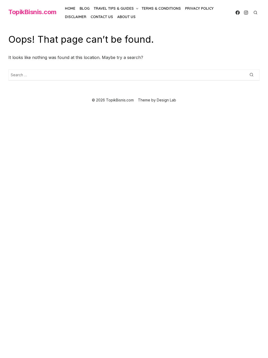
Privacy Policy (199, 8)
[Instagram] (246, 12)
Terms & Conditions (161, 8)
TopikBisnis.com (32, 12)
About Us (126, 16)
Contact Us (102, 16)
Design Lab (166, 100)
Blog (85, 8)
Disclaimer (75, 16)
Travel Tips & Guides (114, 8)
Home (70, 8)
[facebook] (237, 12)
